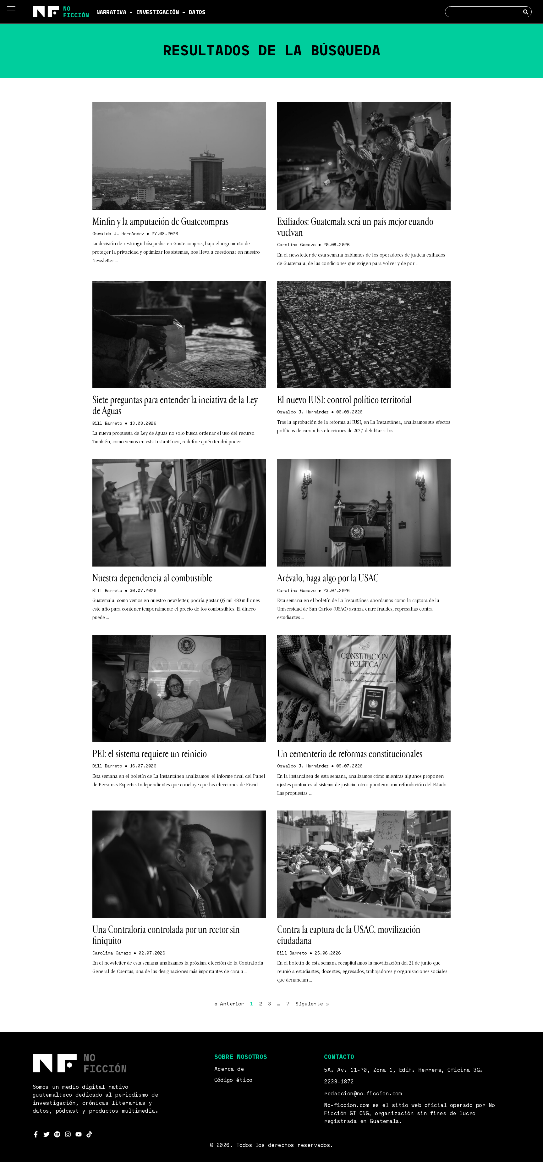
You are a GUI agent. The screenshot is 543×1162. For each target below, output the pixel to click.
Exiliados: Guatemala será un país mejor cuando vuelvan (355, 227)
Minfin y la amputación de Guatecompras (160, 221)
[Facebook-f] (36, 1134)
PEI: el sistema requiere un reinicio (149, 754)
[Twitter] (46, 1134)
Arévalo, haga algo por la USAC (328, 578)
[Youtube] (78, 1134)
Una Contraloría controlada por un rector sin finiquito (166, 935)
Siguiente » (312, 1004)
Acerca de (229, 1069)
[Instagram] (68, 1134)
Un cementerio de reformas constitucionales (349, 754)
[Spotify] (57, 1134)
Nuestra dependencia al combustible (152, 578)
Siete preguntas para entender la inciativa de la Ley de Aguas (174, 405)
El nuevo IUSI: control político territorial (344, 400)
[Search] (525, 12)
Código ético (233, 1080)
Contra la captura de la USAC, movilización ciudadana (348, 935)
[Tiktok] (89, 1134)
